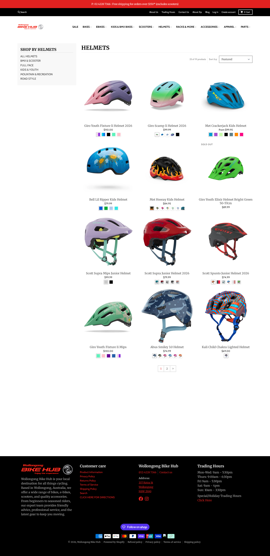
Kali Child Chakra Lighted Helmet (226, 347)
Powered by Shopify (114, 542)
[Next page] (173, 369)
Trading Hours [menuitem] (168, 12)
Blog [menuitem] (207, 12)
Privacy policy (152, 542)
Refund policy (135, 542)
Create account (228, 12)
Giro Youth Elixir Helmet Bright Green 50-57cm (226, 201)
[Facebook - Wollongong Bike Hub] (141, 499)
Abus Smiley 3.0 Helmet (167, 347)
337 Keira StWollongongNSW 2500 (146, 487)
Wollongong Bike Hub (88, 542)
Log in (215, 12)
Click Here (204, 500)
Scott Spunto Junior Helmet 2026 (225, 273)
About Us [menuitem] (153, 12)
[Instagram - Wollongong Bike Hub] (147, 499)
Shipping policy (192, 542)
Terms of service (172, 542)
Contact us (165, 472)
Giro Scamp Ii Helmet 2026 (167, 126)
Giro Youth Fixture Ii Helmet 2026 (108, 126)
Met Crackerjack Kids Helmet (225, 126)
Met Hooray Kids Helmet (167, 199)
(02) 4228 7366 (147, 472)
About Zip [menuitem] (197, 12)
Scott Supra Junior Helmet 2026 (167, 273)
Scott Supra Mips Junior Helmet (108, 273)
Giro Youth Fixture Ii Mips (108, 347)
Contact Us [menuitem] (184, 12)
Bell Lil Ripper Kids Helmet (108, 199)
